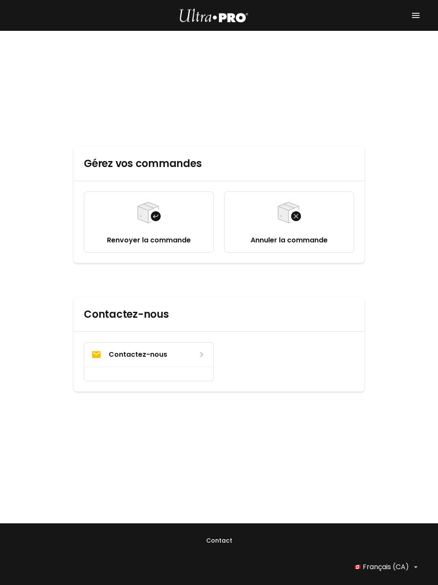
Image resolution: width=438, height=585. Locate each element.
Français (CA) (386, 567)
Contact (219, 540)
